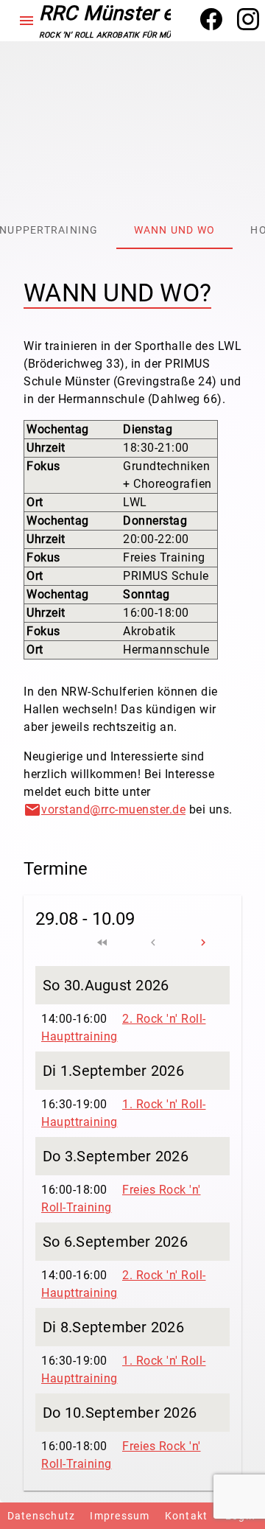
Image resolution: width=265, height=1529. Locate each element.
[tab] (174, 230)
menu (26, 20)
